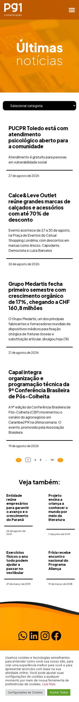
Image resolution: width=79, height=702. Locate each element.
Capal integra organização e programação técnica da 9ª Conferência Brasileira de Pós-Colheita (39, 384)
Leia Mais (49, 684)
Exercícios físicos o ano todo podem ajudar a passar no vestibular (17, 562)
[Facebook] (56, 636)
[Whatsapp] (23, 636)
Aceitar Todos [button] (59, 692)
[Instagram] (45, 636)
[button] (72, 10)
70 (52, 459)
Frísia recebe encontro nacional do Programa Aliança (59, 560)
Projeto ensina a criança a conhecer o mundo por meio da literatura (58, 507)
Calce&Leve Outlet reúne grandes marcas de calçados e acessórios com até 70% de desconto (39, 207)
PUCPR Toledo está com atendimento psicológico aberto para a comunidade (38, 137)
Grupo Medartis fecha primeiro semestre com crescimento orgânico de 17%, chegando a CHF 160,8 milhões (39, 296)
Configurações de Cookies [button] (25, 692)
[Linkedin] (34, 636)
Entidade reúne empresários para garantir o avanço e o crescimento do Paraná (17, 507)
